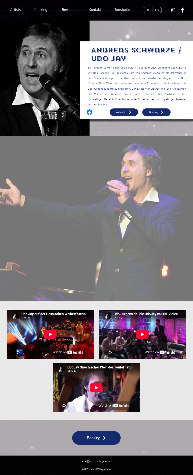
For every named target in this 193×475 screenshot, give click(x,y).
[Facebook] (182, 10)
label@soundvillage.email (96, 461)
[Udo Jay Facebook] (89, 112)
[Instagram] (173, 10)
